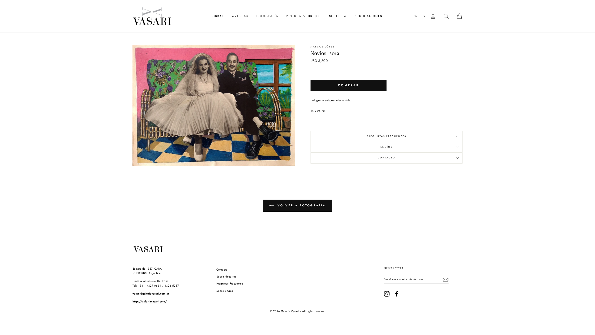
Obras (218, 16)
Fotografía (267, 16)
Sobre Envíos (224, 291)
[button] (419, 16)
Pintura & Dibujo (302, 16)
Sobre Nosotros (226, 277)
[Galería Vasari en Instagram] (387, 294)
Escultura (337, 16)
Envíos (386, 147)
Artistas (240, 16)
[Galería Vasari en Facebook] (397, 294)
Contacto (386, 157)
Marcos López (323, 46)
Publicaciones (368, 16)
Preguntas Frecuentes (386, 136)
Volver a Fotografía (301, 205)
